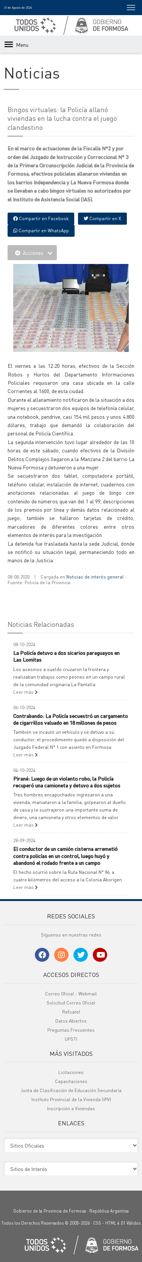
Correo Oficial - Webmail (71, 994)
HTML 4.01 (115, 1223)
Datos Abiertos (71, 1021)
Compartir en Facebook (43, 218)
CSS (97, 1223)
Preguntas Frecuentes (71, 1030)
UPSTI (71, 1039)
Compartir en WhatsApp (43, 230)
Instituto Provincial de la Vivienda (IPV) (71, 1099)
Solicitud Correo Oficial (71, 1003)
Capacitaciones (71, 1081)
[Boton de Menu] (131, 7)
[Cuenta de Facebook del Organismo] (42, 955)
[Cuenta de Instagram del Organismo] (61, 955)
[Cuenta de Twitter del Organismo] (80, 955)
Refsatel (71, 1012)
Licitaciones (71, 1072)
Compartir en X (104, 218)
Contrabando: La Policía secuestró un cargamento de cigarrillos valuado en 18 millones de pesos (70, 719)
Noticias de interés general (95, 577)
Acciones (33, 252)
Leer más (24, 692)
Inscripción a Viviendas (71, 1108)
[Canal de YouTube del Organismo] (100, 955)
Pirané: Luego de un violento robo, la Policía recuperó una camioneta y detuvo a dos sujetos (66, 781)
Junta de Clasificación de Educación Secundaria (71, 1090)
